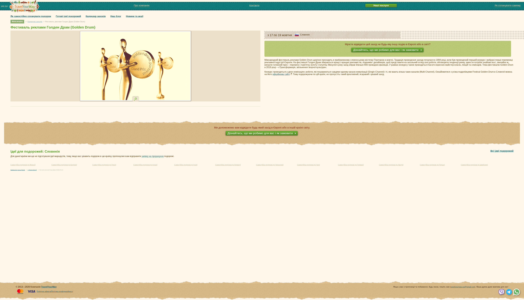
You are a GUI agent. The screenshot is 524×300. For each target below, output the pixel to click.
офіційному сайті (281, 74)
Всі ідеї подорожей (501, 151)
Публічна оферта (44, 291)
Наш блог (115, 16)
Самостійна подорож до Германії (351, 165)
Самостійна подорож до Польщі (432, 165)
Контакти (254, 5)
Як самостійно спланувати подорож (31, 16)
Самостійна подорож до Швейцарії (474, 165)
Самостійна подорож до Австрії (391, 165)
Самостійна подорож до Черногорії (269, 165)
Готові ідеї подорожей (68, 16)
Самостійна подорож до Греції (104, 165)
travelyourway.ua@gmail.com (462, 287)
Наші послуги (381, 5)
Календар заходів (96, 16)
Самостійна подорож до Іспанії (145, 165)
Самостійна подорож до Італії (185, 165)
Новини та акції (134, 16)
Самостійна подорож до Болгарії (64, 165)
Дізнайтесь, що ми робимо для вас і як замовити (386, 49)
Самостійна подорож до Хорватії (228, 165)
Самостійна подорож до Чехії (308, 165)
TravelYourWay (49, 287)
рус (6, 6)
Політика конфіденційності (62, 291)
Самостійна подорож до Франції (23, 165)
